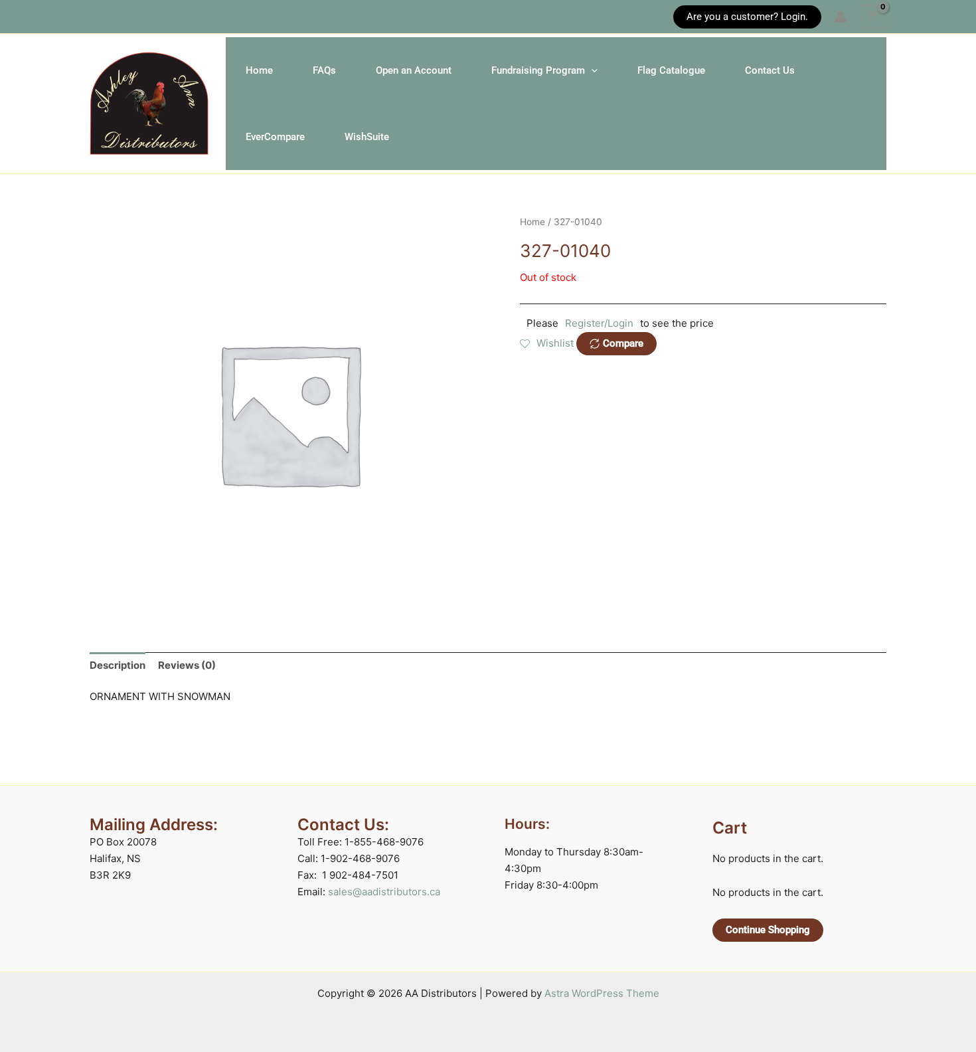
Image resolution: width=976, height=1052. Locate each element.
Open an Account (413, 70)
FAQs (324, 70)
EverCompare (275, 137)
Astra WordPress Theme (601, 993)
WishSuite (367, 137)
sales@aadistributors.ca (384, 891)
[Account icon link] (841, 17)
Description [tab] (117, 665)
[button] (96, 17)
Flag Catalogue (671, 70)
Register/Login (599, 323)
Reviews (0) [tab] (187, 665)
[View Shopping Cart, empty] (873, 17)
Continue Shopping (768, 930)
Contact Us (770, 70)
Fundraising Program (538, 70)
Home (259, 70)
